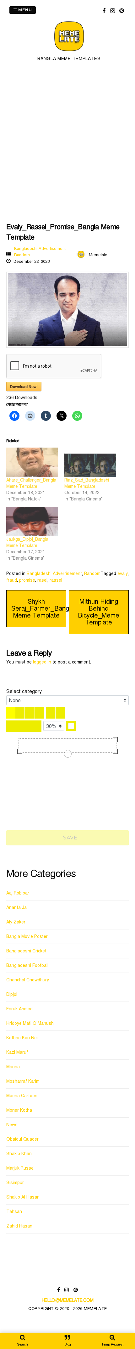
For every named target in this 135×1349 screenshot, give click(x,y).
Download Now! (24, 386)
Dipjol (11, 994)
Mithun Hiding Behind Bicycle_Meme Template (98, 612)
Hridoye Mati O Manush (30, 1023)
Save (70, 838)
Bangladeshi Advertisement (40, 248)
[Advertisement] (67, 141)
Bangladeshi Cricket (26, 951)
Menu (24, 10)
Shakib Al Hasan (23, 1197)
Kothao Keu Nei (22, 1038)
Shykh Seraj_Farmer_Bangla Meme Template (42, 608)
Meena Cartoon (21, 1095)
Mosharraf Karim (23, 1081)
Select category (24, 691)
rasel (42, 580)
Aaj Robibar (17, 893)
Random (22, 254)
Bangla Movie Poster (27, 936)
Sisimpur (15, 1182)
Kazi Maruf (17, 1052)
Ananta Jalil (18, 907)
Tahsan (14, 1211)
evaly (122, 573)
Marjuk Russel (20, 1168)
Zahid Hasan (19, 1226)
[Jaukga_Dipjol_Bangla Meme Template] (32, 521)
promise (27, 580)
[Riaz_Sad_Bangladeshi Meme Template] (90, 462)
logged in (42, 662)
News (12, 1124)
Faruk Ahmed (19, 1009)
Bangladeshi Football (27, 965)
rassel (56, 580)
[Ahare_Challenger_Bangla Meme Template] (32, 462)
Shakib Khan (19, 1153)
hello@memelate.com (68, 1300)
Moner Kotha (19, 1110)
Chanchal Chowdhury (27, 980)
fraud (11, 580)
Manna (13, 1067)
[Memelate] (69, 52)
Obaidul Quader (22, 1139)
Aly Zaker (15, 922)
